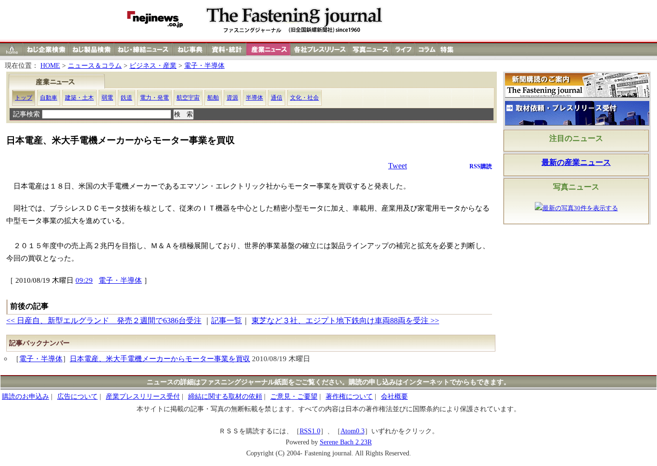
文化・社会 (304, 97)
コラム (426, 49)
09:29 (84, 280)
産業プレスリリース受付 (143, 396)
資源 (232, 97)
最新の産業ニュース (576, 162)
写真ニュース (370, 49)
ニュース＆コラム (95, 65)
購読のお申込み (25, 396)
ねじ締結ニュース (143, 49)
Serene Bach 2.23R (346, 442)
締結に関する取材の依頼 (225, 396)
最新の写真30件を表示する (580, 208)
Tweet (397, 166)
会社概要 (394, 396)
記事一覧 (226, 320)
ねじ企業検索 (46, 49)
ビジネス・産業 (153, 65)
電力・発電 (154, 97)
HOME (50, 65)
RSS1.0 (310, 431)
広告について (77, 396)
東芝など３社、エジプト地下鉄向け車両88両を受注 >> (345, 320)
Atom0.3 (353, 431)
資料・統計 (226, 49)
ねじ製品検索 (91, 49)
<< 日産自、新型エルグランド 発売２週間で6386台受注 (104, 320)
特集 (448, 49)
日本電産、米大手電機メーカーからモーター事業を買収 (160, 358)
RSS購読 (480, 166)
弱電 (107, 97)
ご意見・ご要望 (293, 396)
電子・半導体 (204, 65)
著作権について (349, 396)
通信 (276, 97)
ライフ (403, 49)
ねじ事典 (190, 49)
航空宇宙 (188, 97)
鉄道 (126, 97)
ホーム (12, 49)
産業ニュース (268, 49)
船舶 (213, 97)
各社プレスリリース (320, 49)
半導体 (254, 97)
